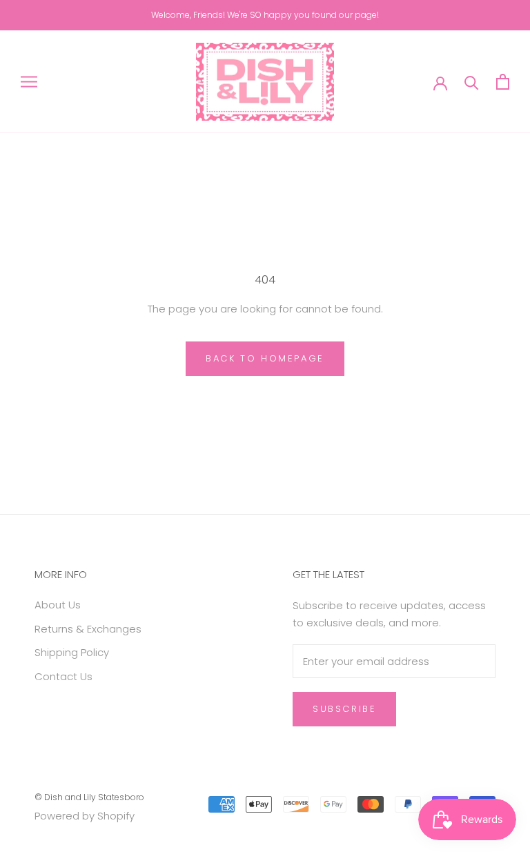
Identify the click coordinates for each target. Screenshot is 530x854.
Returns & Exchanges (88, 629)
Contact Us (63, 676)
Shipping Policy (72, 652)
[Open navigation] (29, 82)
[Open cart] (502, 82)
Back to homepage (265, 358)
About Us (58, 604)
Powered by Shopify (85, 815)
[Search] (471, 82)
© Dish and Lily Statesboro (89, 797)
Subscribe (344, 708)
